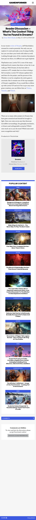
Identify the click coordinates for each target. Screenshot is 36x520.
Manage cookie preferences (18, 436)
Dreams (18, 159)
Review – (18, 247)
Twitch (12, 91)
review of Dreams (16, 46)
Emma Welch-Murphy (10, 38)
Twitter (28, 88)
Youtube (4, 91)
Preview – (18, 384)
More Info (18, 168)
